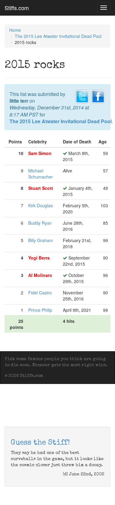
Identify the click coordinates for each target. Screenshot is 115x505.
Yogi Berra (39, 258)
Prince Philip (40, 310)
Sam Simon (40, 153)
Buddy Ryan (40, 223)
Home (15, 30)
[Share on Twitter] (82, 96)
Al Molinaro (40, 275)
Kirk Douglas (40, 205)
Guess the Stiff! (40, 443)
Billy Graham (40, 240)
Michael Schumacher (40, 174)
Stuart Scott (40, 188)
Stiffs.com (17, 8)
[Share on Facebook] (98, 96)
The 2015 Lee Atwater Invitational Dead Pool (58, 36)
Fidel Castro (40, 292)
